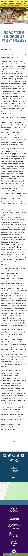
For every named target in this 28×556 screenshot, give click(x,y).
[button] (13, 441)
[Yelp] (16, 461)
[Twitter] (9, 456)
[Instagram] (13, 456)
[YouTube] (22, 456)
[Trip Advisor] (12, 461)
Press (14, 477)
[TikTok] (18, 456)
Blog (14, 474)
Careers (14, 468)
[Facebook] (5, 456)
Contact (14, 471)
